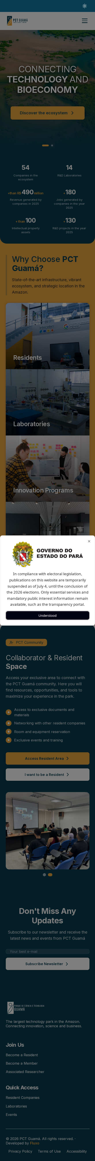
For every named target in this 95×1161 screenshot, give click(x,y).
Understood (47, 615)
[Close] (89, 541)
